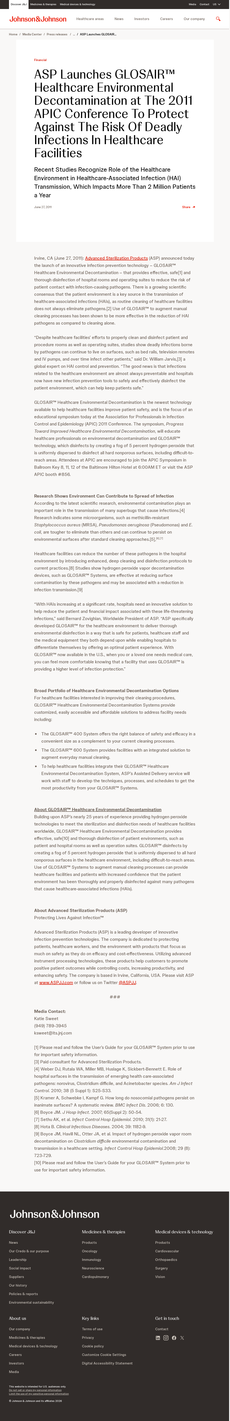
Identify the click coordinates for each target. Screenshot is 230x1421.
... (74, 34)
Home (13, 34)
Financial (40, 60)
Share (186, 207)
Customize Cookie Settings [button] (104, 1354)
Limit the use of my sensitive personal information (39, 1394)
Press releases (57, 34)
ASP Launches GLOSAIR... (98, 34)
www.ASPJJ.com (56, 982)
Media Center (32, 34)
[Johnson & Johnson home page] (38, 19)
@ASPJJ (127, 982)
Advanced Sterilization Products (116, 258)
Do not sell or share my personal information (35, 1390)
